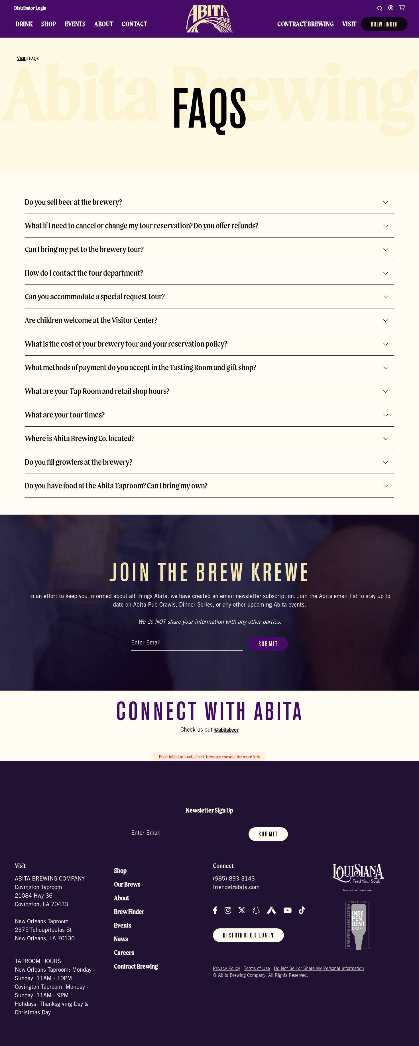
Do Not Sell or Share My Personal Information (319, 969)
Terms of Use (257, 969)
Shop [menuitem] (48, 24)
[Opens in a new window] (358, 877)
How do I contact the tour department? (84, 272)
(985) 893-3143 (234, 879)
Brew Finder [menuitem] (384, 24)
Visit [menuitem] (349, 24)
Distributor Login (30, 8)
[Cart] (402, 11)
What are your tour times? (65, 414)
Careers (124, 952)
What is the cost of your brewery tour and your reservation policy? (126, 343)
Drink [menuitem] (24, 24)
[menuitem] (209, 19)
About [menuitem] (103, 24)
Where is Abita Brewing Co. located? (80, 438)
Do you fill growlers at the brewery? (78, 461)
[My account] (390, 11)
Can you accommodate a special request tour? (95, 296)
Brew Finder (129, 911)
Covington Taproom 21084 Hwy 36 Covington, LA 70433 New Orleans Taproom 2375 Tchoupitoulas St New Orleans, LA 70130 (45, 913)
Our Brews (127, 884)
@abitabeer (226, 729)
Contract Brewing (136, 966)
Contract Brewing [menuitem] (305, 24)
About (121, 898)
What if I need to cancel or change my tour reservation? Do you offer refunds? (141, 225)
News (121, 939)
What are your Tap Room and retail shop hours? (97, 391)
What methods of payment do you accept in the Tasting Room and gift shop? (140, 367)
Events (122, 925)
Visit (21, 58)
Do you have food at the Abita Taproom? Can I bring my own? (116, 485)
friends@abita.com (236, 888)
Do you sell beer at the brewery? (73, 201)
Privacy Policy (226, 969)
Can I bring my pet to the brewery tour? (84, 249)
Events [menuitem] (75, 24)
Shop (120, 870)
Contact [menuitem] (134, 24)
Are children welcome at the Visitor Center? (91, 320)
